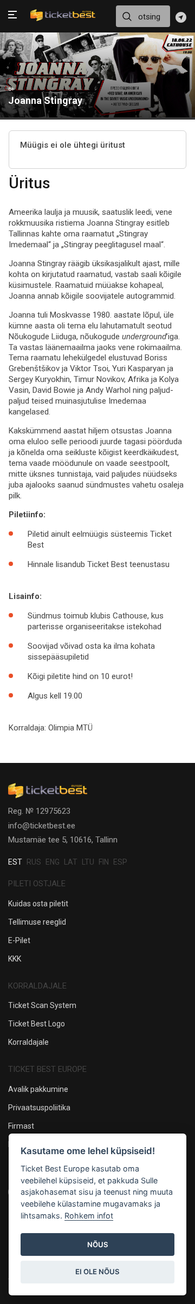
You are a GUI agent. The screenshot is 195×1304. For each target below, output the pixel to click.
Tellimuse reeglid (37, 922)
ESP (120, 862)
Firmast (21, 1126)
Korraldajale (28, 1042)
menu (12, 16)
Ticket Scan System (42, 1005)
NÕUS (97, 1244)
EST (15, 862)
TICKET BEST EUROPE (47, 1069)
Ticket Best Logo (36, 1023)
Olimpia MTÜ (70, 728)
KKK (14, 958)
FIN (104, 862)
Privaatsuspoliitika (39, 1107)
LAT (70, 862)
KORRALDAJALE (37, 986)
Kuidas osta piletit (38, 903)
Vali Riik (181, 17)
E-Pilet (19, 940)
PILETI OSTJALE (37, 883)
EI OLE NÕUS (97, 1271)
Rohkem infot (88, 1215)
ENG (53, 862)
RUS (34, 862)
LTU (88, 862)
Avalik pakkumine (38, 1089)
